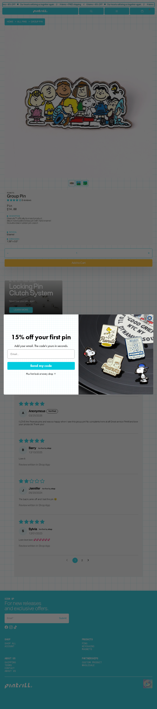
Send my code (41, 366)
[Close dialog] (149, 318)
